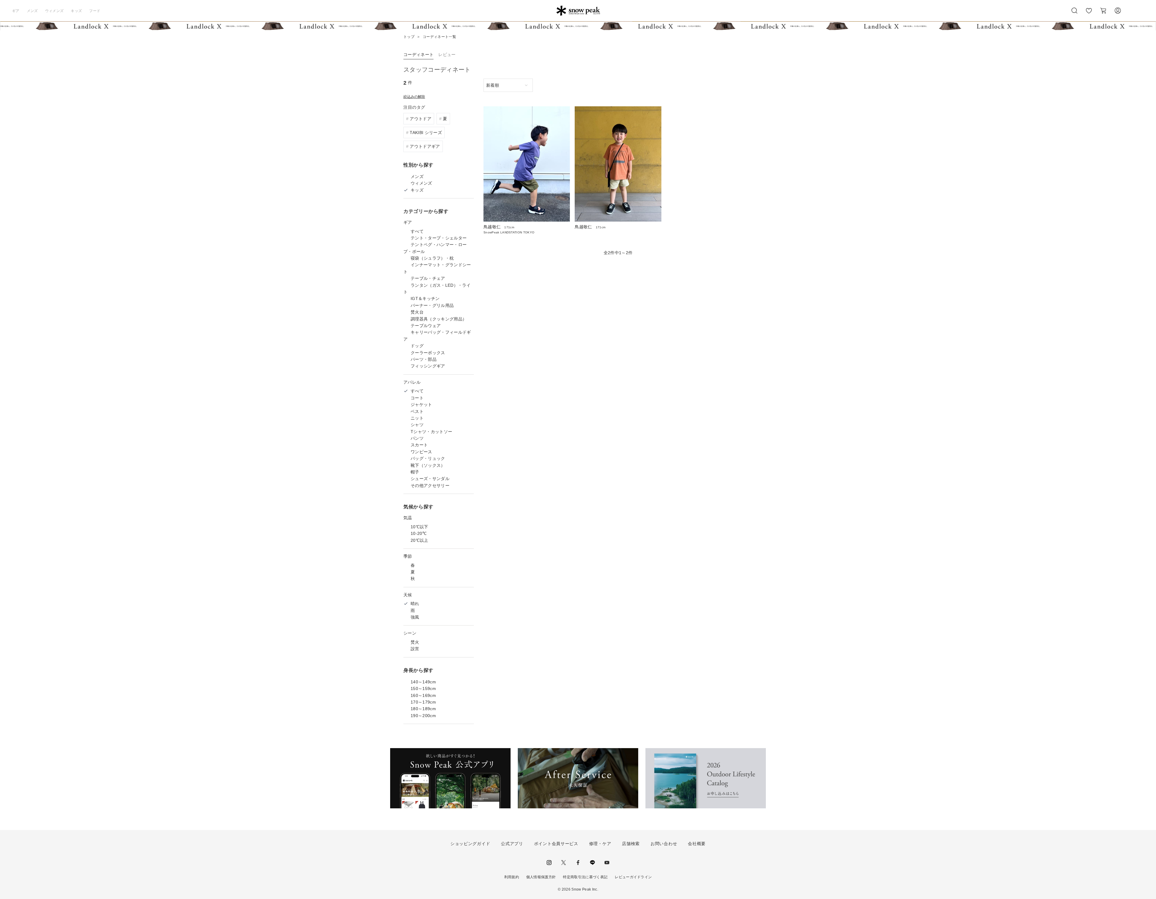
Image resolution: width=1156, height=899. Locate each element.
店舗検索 (631, 843)
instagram (549, 862)
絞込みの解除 (414, 97)
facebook (578, 862)
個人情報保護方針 (541, 877)
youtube (607, 862)
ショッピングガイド (470, 843)
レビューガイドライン (633, 877)
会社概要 (697, 843)
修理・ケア (600, 843)
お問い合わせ (664, 843)
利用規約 (511, 877)
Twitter (563, 862)
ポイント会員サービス (556, 843)
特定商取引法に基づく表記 (585, 877)
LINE (592, 862)
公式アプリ (512, 843)
